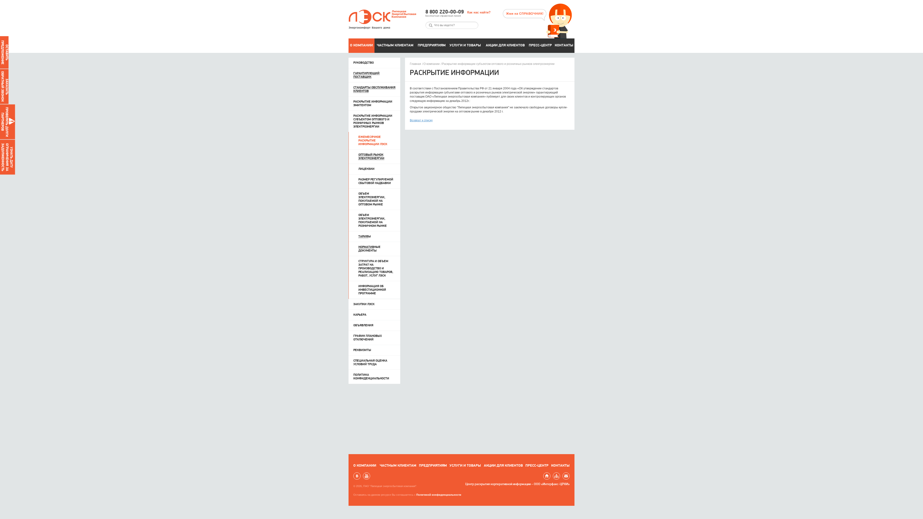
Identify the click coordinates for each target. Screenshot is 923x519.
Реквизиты (362, 350)
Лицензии (366, 169)
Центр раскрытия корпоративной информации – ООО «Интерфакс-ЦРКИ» (517, 484)
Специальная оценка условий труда (370, 362)
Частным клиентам (395, 45)
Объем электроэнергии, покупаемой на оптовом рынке (371, 199)
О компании (361, 45)
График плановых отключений (367, 337)
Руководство (363, 62)
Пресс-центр (540, 45)
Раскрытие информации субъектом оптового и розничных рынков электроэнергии (498, 64)
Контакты (564, 45)
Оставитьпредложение (4, 52)
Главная (415, 64)
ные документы (369, 249)
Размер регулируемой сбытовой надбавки (375, 181)
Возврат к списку (421, 120)
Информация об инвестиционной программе (372, 290)
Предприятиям (432, 45)
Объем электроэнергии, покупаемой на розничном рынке (372, 221)
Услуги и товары (465, 45)
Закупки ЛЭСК (363, 304)
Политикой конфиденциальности (438, 494)
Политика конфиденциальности (371, 376)
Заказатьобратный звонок (4, 86)
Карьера (359, 314)
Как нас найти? (479, 12)
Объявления (363, 325)
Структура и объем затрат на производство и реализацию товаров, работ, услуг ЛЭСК (375, 268)
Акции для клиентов (505, 45)
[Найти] (431, 25)
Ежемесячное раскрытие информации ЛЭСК (372, 141)
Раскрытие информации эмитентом (372, 103)
